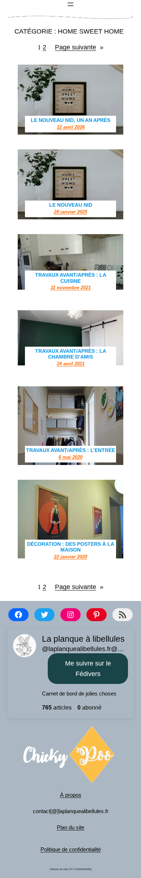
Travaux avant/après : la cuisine (70, 278)
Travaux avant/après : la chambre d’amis (70, 354)
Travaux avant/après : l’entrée (70, 450)
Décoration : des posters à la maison (70, 547)
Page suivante (79, 47)
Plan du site (70, 827)
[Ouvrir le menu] (70, 4)
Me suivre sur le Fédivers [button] (88, 668)
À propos (70, 795)
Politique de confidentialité (70, 849)
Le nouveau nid (70, 205)
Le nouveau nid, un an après (70, 120)
